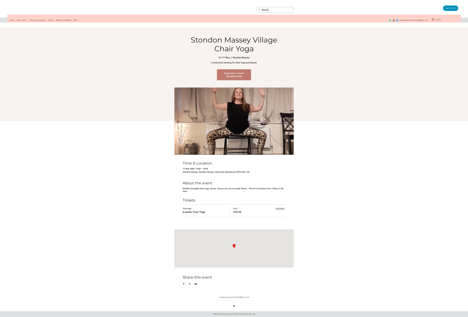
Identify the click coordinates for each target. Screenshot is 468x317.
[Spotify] (390, 20)
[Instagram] (394, 20)
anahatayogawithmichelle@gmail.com (414, 20)
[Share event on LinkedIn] (196, 284)
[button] (450, 8)
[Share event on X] (190, 284)
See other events (234, 76)
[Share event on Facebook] (184, 284)
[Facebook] (397, 20)
